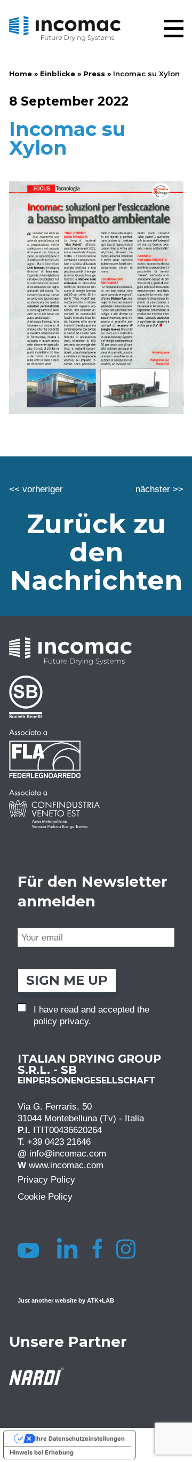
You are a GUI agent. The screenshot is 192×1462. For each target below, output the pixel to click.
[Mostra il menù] (173, 28)
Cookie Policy (45, 1196)
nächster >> (159, 489)
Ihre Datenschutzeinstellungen (80, 1438)
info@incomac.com (67, 1153)
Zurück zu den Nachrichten (96, 552)
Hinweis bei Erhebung (42, 1452)
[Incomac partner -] (96, 696)
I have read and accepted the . (91, 1015)
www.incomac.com (66, 1165)
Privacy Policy (46, 1179)
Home (20, 73)
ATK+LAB (100, 1300)
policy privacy (61, 1021)
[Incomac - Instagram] (130, 1248)
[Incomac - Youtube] (30, 1248)
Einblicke (57, 73)
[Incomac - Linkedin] (68, 1248)
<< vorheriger (36, 489)
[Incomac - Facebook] (100, 1248)
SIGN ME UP (67, 979)
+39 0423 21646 (59, 1141)
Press (94, 73)
